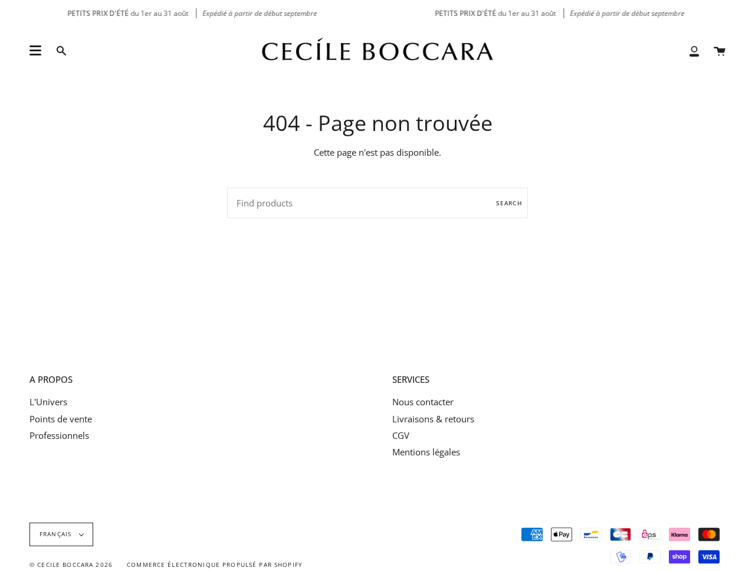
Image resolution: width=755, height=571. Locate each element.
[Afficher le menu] (35, 51)
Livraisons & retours (433, 419)
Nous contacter (423, 402)
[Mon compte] (694, 50)
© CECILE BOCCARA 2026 (71, 565)
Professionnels (59, 435)
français (57, 534)
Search (509, 203)
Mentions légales (426, 452)
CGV (400, 435)
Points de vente (60, 419)
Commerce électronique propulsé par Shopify (215, 565)
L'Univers (48, 402)
